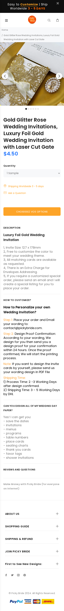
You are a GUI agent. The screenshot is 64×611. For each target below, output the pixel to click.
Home (5, 29)
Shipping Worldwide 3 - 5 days (26, 186)
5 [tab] (36, 109)
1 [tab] (26, 109)
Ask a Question (17, 193)
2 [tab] (28, 109)
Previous (5, 76)
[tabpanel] (32, 74)
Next (59, 76)
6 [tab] (38, 109)
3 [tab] (31, 109)
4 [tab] (33, 109)
